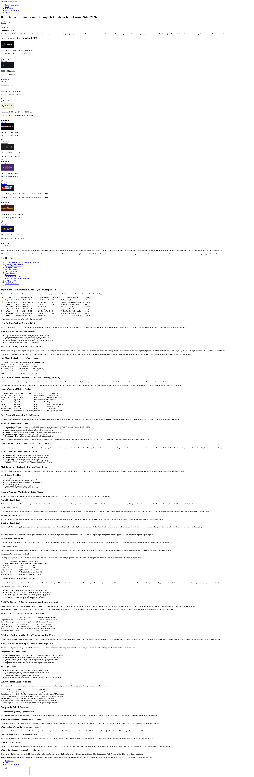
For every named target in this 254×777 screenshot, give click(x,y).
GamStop (142, 757)
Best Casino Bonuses (11, 269)
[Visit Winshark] (7, 67)
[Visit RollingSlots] (7, 231)
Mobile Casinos (10, 273)
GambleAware (132, 757)
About (7, 7)
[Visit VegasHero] (7, 190)
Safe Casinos (9, 282)
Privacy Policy (9, 761)
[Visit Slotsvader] (7, 47)
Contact (7, 12)
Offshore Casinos (10, 280)
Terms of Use (9, 762)
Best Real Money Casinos (13, 266)
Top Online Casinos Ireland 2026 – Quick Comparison (22, 262)
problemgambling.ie (104, 757)
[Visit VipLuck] (7, 108)
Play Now (4, 102)
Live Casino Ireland (11, 271)
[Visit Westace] (7, 129)
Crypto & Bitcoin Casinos (13, 276)
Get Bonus (4, 61)
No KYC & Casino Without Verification (17, 278)
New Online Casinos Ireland (14, 264)
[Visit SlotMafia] (7, 149)
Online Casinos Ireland (12, 5)
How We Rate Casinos (12, 284)
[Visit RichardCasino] (7, 88)
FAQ (6, 285)
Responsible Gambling (12, 10)
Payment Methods (10, 275)
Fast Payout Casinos (11, 268)
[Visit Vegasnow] (7, 170)
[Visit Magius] (7, 211)
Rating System (9, 8)
